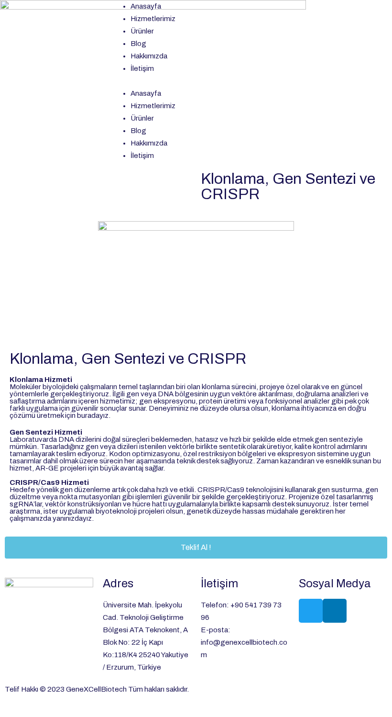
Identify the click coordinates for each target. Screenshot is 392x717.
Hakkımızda (149, 56)
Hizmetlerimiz (153, 18)
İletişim (142, 68)
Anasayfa (146, 6)
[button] (196, 81)
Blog (138, 43)
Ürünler (142, 31)
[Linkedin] (335, 611)
